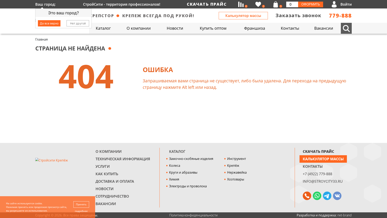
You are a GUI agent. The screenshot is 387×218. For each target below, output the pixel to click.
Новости (104, 188)
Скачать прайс (207, 4)
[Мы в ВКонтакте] (337, 196)
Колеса (174, 165)
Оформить (310, 4)
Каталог (177, 151)
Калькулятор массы (243, 15)
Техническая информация (123, 158)
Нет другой (78, 23)
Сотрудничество (112, 196)
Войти (346, 4)
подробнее (81, 211)
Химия (174, 179)
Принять (81, 204)
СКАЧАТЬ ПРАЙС (318, 151)
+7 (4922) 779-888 (317, 173)
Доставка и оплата (115, 181)
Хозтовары (235, 179)
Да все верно (49, 23)
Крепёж (233, 165)
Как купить (107, 173)
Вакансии (106, 203)
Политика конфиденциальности (193, 215)
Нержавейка (237, 172)
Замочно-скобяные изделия (191, 158)
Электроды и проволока (188, 186)
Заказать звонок (298, 15)
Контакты (313, 166)
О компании (109, 151)
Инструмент (236, 158)
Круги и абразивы (183, 172)
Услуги (103, 166)
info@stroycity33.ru (323, 181)
